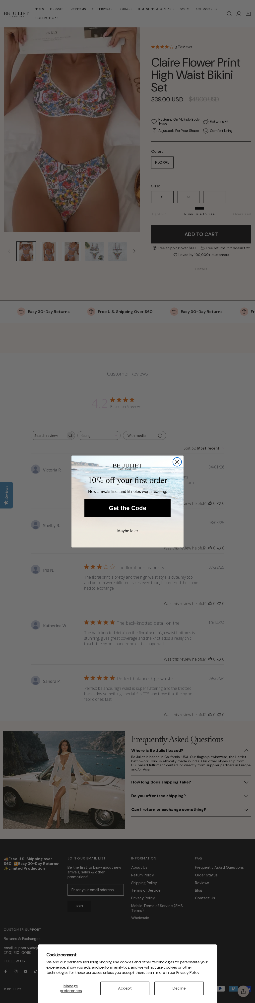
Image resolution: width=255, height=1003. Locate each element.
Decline (179, 988)
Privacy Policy (187, 972)
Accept (125, 988)
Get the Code (127, 508)
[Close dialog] (177, 462)
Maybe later (127, 531)
